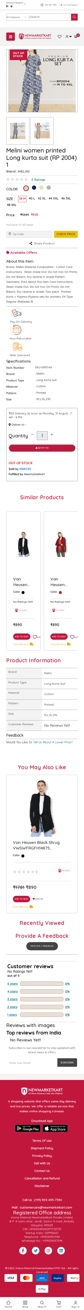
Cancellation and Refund (42, 1178)
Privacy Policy (42, 1156)
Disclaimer (42, 1186)
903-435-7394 (50, 5)
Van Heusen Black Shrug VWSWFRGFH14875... (61, 582)
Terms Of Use (42, 1141)
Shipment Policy (42, 1148)
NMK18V (25, 469)
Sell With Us (42, 1163)
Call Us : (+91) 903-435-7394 (42, 1200)
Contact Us (42, 1171)
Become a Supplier (14, 3)
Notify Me (43, 448)
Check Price (66, 234)
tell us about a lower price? (53, 742)
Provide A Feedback (42, 946)
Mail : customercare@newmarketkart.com (42, 1207)
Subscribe (67, 1062)
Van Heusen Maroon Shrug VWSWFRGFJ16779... (23, 582)
